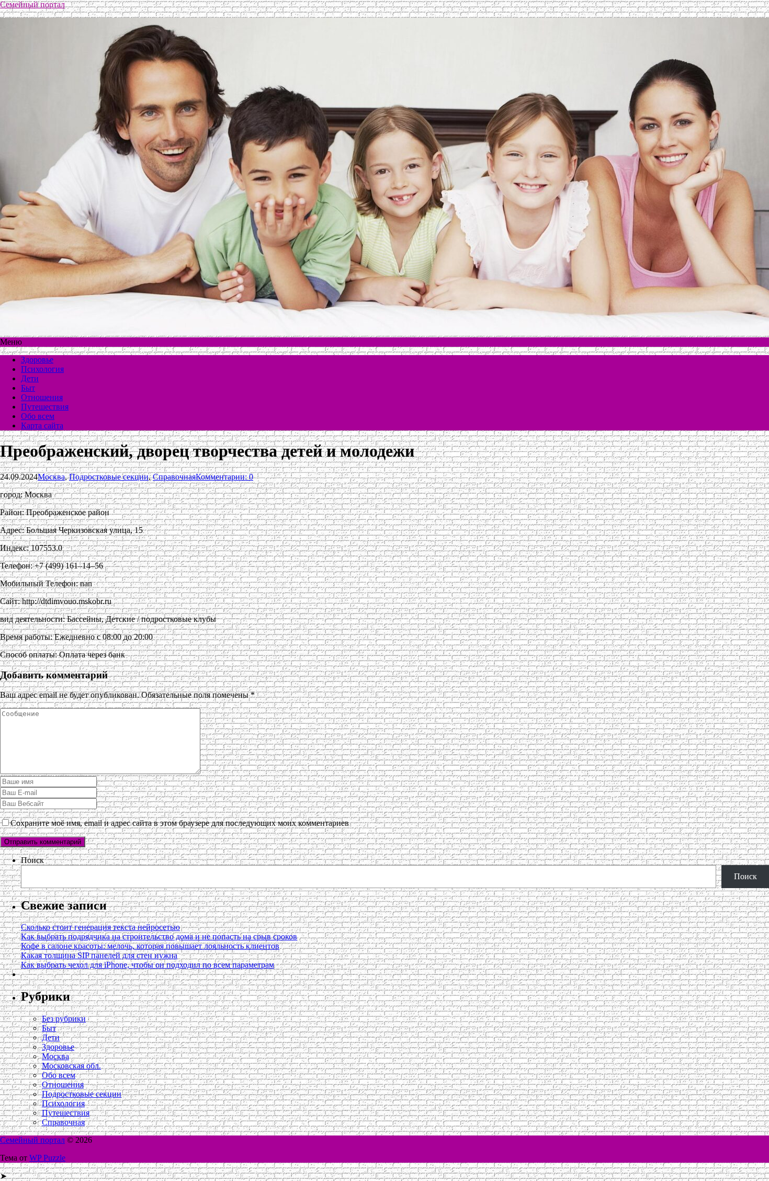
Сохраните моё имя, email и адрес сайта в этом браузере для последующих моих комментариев (179, 823)
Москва (51, 476)
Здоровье (37, 359)
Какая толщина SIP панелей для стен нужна (99, 955)
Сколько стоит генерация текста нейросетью (100, 927)
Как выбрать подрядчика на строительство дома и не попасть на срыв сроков (159, 936)
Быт (28, 387)
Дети (30, 378)
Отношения (42, 397)
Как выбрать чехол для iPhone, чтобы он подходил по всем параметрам (147, 964)
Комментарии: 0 (224, 476)
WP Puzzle (47, 1157)
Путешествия (45, 406)
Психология (42, 369)
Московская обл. (71, 1065)
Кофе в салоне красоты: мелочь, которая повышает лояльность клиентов (150, 945)
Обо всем (37, 416)
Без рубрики (64, 1018)
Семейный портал (32, 4)
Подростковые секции (109, 476)
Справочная (174, 476)
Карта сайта (42, 425)
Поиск (32, 860)
